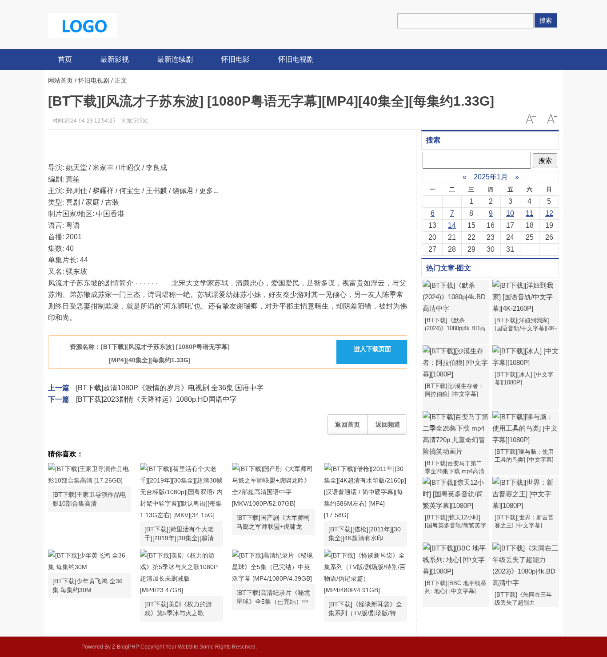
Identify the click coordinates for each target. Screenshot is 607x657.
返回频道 (387, 424)
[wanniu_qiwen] (82, 24)
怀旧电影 (235, 59)
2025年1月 (491, 177)
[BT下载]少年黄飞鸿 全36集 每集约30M (87, 586)
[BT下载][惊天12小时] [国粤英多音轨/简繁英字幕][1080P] (455, 525)
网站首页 (60, 80)
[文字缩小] (552, 119)
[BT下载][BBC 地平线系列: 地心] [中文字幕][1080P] (455, 591)
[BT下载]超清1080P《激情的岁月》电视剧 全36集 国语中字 (170, 388)
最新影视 (114, 59)
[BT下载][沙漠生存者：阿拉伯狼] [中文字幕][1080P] (454, 394)
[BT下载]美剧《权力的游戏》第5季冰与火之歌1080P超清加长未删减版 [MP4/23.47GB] (178, 609)
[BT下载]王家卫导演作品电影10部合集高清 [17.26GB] (89, 499)
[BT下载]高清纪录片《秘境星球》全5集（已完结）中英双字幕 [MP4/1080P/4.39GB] (273, 597)
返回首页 (347, 424)
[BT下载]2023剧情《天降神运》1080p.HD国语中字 (156, 399)
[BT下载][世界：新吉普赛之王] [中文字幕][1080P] (524, 525)
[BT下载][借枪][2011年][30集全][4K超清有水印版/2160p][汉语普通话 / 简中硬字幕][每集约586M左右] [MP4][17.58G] (364, 534)
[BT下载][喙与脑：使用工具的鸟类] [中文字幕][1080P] (524, 459)
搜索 (545, 20)
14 (452, 225)
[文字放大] (530, 119)
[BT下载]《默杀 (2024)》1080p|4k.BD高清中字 (455, 328)
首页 (65, 59)
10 (510, 213)
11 (529, 213)
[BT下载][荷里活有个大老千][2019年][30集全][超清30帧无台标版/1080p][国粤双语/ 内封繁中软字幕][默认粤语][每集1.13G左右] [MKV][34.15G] (181, 534)
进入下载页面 (372, 348)
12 (549, 213)
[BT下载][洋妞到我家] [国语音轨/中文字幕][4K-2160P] (526, 328)
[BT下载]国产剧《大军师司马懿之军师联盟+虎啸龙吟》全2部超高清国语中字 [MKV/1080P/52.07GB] (273, 522)
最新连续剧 (175, 59)
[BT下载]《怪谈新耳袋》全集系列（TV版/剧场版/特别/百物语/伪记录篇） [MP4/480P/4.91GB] (365, 609)
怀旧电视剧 (296, 59)
